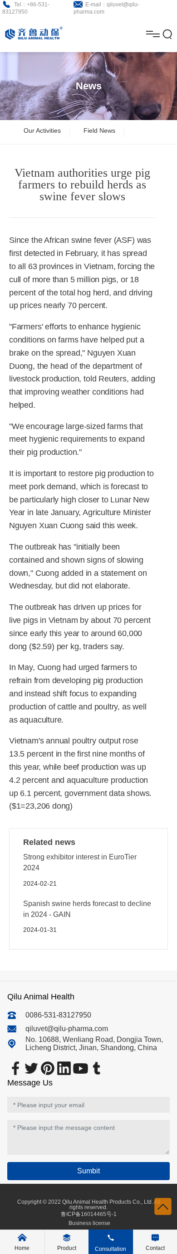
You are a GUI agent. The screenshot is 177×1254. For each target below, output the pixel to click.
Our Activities (42, 130)
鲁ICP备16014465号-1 (89, 1214)
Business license (88, 1223)
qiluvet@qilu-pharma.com (66, 1028)
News (89, 86)
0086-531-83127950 (58, 1015)
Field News (99, 130)
